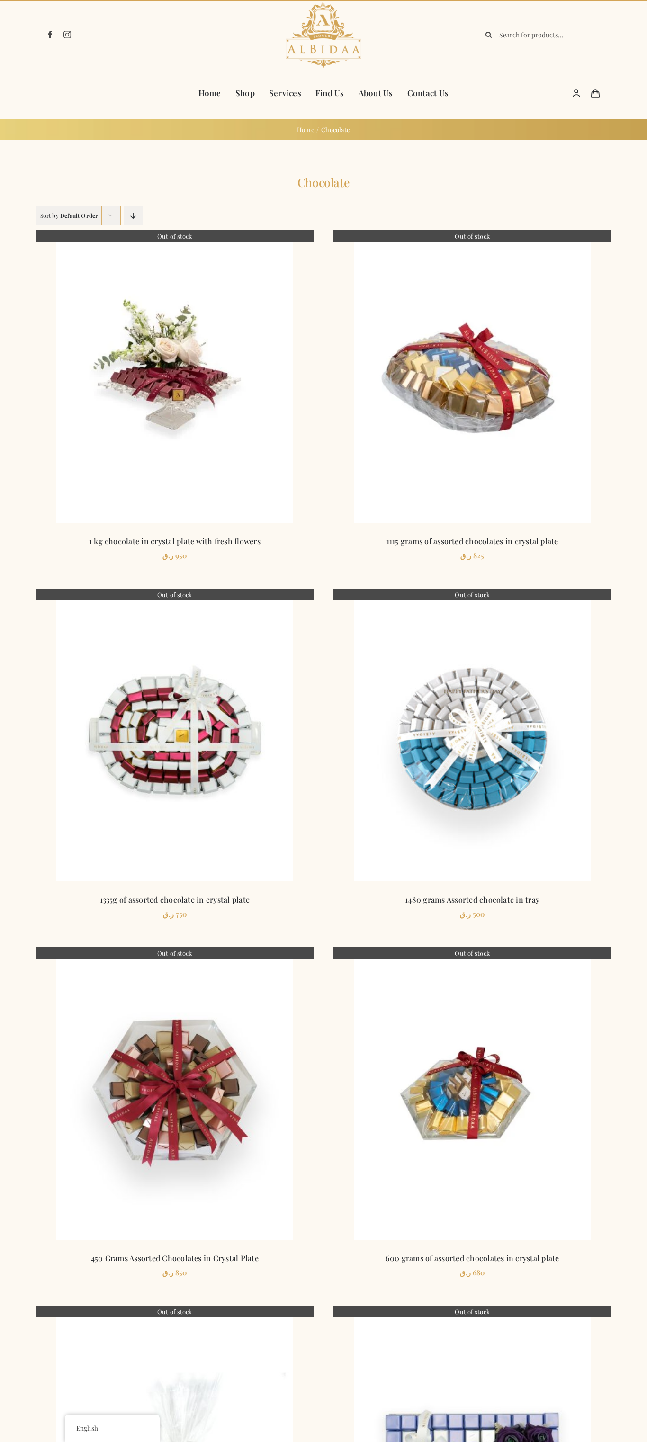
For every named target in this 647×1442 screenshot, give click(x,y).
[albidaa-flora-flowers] (323, 4)
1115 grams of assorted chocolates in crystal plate (472, 541)
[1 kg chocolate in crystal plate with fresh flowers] (175, 376)
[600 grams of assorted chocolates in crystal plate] (472, 1093)
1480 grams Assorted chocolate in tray (472, 900)
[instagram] (67, 34)
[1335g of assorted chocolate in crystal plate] (175, 735)
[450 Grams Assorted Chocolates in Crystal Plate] (175, 1093)
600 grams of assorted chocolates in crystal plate (472, 1258)
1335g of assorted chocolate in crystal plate (175, 900)
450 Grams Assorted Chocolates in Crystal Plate (175, 1258)
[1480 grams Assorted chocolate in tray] (472, 735)
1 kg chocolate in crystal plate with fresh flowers (175, 541)
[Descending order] (133, 215)
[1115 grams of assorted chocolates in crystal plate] (472, 376)
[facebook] (50, 34)
